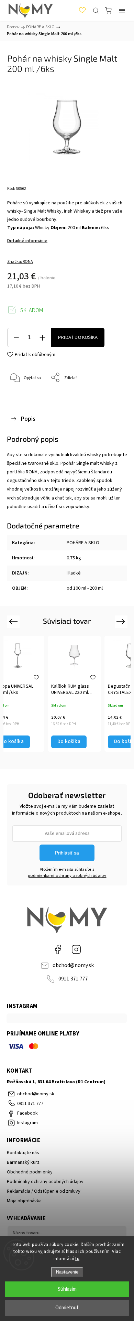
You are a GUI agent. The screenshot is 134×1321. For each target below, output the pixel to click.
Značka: (20, 262)
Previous (14, 621)
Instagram (76, 949)
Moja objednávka (24, 1201)
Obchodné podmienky (30, 1172)
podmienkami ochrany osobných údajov (67, 875)
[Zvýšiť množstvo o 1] (42, 338)
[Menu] (122, 10)
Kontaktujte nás (23, 1152)
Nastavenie (67, 1272)
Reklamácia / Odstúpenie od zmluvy (43, 1191)
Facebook (58, 949)
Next (121, 621)
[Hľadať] (96, 10)
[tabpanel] (74, 693)
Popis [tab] (28, 418)
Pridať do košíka (78, 337)
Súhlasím (67, 1289)
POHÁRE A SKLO (83, 542)
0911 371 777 (73, 978)
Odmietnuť (67, 1307)
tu (77, 1259)
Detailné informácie (27, 240)
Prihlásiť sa (67, 853)
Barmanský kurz (23, 1162)
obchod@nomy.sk (73, 965)
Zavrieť (111, 395)
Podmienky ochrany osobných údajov (45, 1181)
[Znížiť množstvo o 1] (16, 338)
